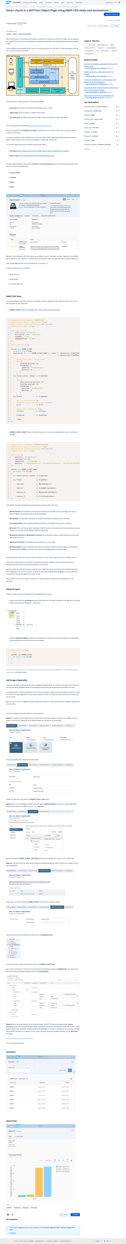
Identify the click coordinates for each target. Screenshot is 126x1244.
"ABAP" (111, 45)
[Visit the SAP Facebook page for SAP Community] (101, 1241)
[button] (112, 25)
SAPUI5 (15, 34)
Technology (32, 6)
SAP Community (10, 6)
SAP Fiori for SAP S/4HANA (25, 34)
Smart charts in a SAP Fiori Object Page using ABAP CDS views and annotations (57, 10)
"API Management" (89, 53)
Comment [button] (75, 1214)
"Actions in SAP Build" (90, 48)
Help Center (70, 2)
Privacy (16, 1241)
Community (16, 2)
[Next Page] (103, 55)
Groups (41, 2)
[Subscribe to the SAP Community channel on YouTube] (107, 1241)
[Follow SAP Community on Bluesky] (104, 1241)
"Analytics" (114, 50)
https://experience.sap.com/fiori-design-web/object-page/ (36, 155)
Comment (13, 1233)
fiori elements (17, 1207)
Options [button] (105, 17)
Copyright (31, 1241)
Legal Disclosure (39, 1241)
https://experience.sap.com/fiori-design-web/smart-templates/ (39, 125)
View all (86, 149)
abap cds (9, 1207)
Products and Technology (30, 2)
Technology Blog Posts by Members (44, 6)
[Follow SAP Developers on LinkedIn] (110, 1241)
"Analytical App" (104, 50)
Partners (56, 2)
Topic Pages (78, 2)
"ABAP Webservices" (102, 45)
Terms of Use (23, 1241)
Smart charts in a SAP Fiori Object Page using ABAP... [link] (67, 6)
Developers (48, 2)
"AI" (97, 50)
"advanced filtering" (110, 48)
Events (63, 2)
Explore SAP (109, 2)
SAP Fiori (9, 34)
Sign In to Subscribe (112, 14)
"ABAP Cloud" (91, 45)
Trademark (49, 1241)
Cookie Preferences (65, 1241)
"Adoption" (100, 48)
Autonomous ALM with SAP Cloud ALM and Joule (98, 95)
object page (25, 1207)
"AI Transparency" (89, 50)
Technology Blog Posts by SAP (94, 97)
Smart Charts (34, 1207)
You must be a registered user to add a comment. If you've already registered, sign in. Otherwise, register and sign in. (42, 1228)
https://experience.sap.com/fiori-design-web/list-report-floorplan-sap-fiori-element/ (43, 151)
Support (56, 1241)
